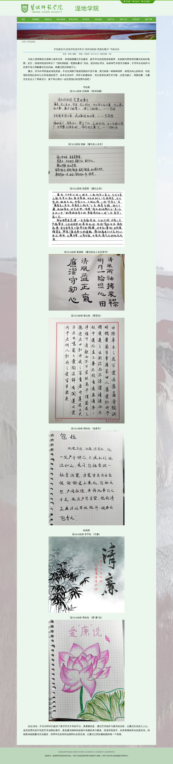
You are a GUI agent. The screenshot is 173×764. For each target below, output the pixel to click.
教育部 (76, 752)
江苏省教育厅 (99, 752)
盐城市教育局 (109, 752)
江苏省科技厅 (89, 752)
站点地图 (146, 1)
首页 (24, 42)
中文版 (128, 1)
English (137, 1)
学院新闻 (31, 42)
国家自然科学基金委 (66, 752)
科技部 (81, 752)
